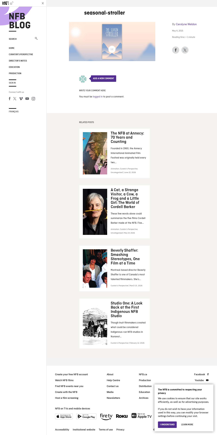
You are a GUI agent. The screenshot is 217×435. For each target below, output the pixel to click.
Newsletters (113, 398)
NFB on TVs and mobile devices (72, 408)
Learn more (187, 425)
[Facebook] (9, 99)
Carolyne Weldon (186, 24)
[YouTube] (27, 99)
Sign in (12, 83)
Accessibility (62, 429)
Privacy (120, 429)
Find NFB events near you (69, 386)
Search (13, 39)
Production (15, 73)
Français (13, 112)
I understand (167, 425)
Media (110, 392)
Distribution (145, 386)
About (110, 374)
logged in (98, 96)
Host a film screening (66, 398)
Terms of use (106, 429)
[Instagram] (33, 99)
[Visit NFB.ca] (19, 3)
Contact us (113, 386)
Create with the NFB (66, 392)
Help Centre (113, 380)
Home (11, 48)
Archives (143, 398)
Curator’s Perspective (21, 54)
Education (14, 67)
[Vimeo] (21, 99)
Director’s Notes (18, 61)
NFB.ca (143, 374)
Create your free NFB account (71, 374)
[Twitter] (15, 99)
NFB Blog (20, 21)
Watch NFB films (64, 380)
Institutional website (84, 429)
